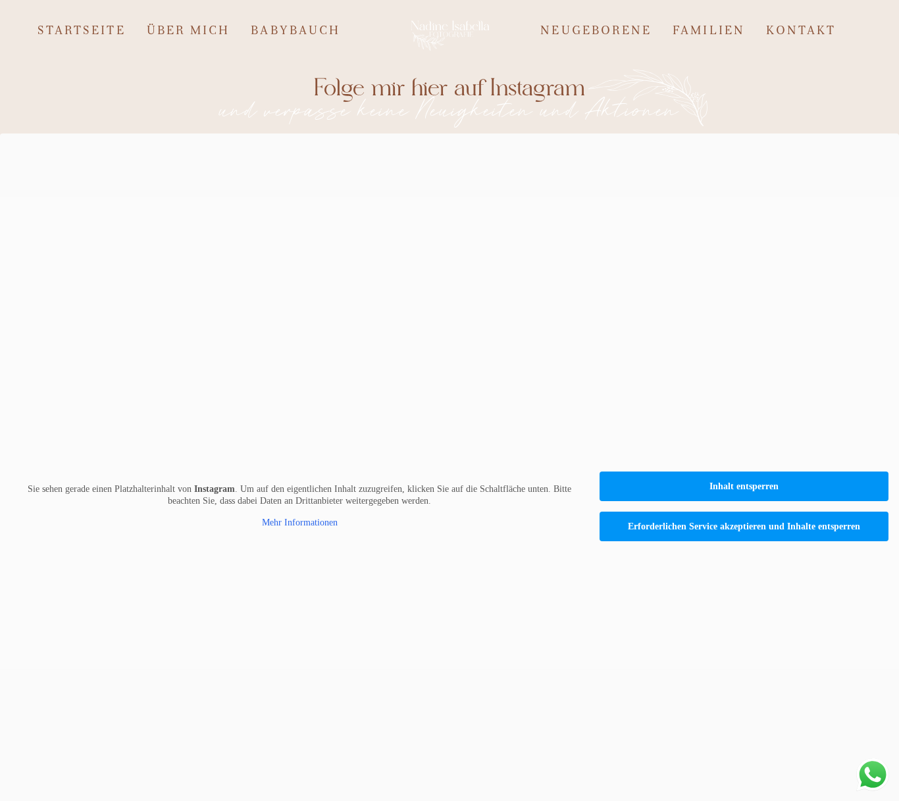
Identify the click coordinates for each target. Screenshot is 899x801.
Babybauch (295, 31)
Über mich (188, 31)
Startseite (82, 31)
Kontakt (801, 31)
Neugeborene (596, 31)
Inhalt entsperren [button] (744, 486)
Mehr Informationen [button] (300, 522)
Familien (709, 31)
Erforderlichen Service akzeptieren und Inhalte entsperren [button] (744, 526)
